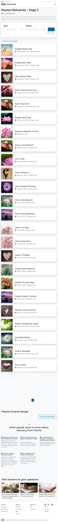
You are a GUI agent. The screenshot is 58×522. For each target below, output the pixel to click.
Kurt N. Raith (20, 365)
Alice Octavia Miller (23, 76)
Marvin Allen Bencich (24, 200)
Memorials (18, 507)
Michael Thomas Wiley (24, 282)
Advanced (51, 33)
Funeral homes (5, 509)
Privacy (46, 509)
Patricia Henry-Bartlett (25, 214)
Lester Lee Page (22, 227)
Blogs (17, 511)
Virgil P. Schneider (22, 351)
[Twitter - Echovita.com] (48, 505)
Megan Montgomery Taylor (27, 323)
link (23, 445)
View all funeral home (47, 417)
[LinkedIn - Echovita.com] (52, 505)
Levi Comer (20, 159)
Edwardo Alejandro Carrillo (26, 131)
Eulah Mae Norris (22, 104)
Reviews (47, 511)
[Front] (8, 4)
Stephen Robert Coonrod (25, 296)
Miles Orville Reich (23, 241)
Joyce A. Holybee (22, 255)
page (4, 444)
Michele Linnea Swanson (25, 310)
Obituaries (3, 507)
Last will (18, 514)
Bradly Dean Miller (23, 62)
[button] (6, 2)
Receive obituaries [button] (10, 41)
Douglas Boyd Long (23, 49)
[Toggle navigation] (54, 4)
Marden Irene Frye (23, 117)
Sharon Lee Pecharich (24, 145)
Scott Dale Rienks (22, 337)
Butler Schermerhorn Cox (26, 90)
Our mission (19, 509)
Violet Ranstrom (22, 172)
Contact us (48, 2)
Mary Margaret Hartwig (25, 186)
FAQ (43, 2)
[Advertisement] (29, 385)
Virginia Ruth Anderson (25, 269)
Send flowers (4, 511)
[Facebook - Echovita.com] (45, 505)
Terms (46, 507)
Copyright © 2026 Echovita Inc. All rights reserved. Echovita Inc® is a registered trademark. (27, 520)
